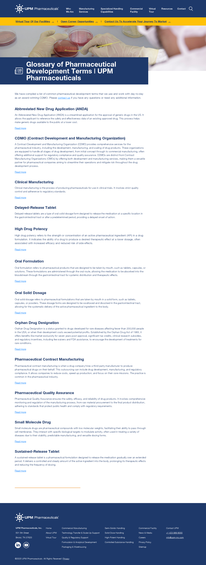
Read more (20, 128)
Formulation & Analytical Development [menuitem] (79, 542)
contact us (64, 97)
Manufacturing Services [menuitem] (86, 10)
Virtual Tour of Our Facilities (33, 21)
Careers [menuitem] (142, 537)
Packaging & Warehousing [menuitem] (74, 547)
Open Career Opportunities (77, 21)
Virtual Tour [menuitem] (152, 10)
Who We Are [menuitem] (69, 10)
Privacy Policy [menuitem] (145, 542)
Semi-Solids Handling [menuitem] (115, 528)
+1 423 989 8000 (174, 532)
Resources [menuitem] (167, 8)
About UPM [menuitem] (51, 532)
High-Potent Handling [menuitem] (115, 537)
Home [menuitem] (48, 528)
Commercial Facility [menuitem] (136, 10)
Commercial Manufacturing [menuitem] (74, 528)
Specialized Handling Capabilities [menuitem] (112, 10)
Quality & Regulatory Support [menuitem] (75, 537)
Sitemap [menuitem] (142, 547)
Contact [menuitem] (181, 8)
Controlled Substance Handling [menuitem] (119, 542)
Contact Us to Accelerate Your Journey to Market (136, 21)
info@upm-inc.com (175, 537)
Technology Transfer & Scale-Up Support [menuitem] (81, 532)
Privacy (66, 558)
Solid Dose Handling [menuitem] (114, 532)
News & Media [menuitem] (145, 532)
